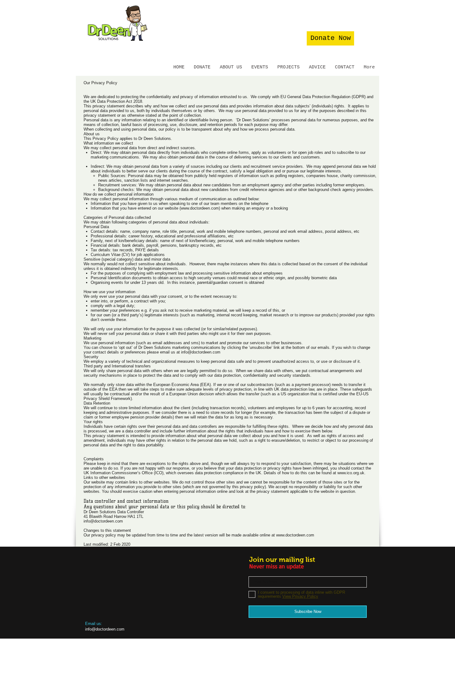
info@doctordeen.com (200, 352)
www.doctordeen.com (200, 208)
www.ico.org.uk (350, 473)
